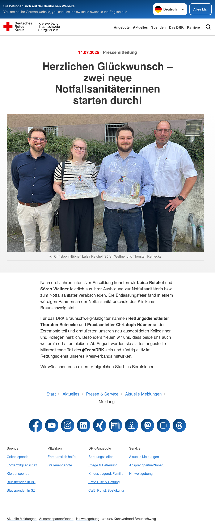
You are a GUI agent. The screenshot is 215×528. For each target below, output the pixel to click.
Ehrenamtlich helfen (62, 456)
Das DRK (176, 27)
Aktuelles (140, 27)
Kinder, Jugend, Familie (105, 473)
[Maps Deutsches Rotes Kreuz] (131, 425)
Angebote (122, 27)
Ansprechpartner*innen (146, 465)
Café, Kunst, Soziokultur (106, 490)
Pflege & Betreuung (103, 465)
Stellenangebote (59, 465)
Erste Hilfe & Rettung (104, 481)
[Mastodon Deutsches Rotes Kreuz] (147, 425)
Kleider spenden (19, 473)
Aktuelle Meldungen (144, 456)
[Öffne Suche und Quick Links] (208, 27)
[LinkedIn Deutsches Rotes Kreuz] (83, 425)
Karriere (193, 27)
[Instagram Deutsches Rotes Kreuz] (67, 425)
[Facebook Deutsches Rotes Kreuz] (35, 425)
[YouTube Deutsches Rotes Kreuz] (51, 425)
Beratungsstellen (101, 456)
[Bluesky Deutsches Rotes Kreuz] (163, 425)
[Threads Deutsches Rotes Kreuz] (179, 425)
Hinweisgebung (141, 473)
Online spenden (18, 456)
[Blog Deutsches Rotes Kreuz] (115, 425)
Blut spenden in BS (21, 481)
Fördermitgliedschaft (22, 465)
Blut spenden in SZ (21, 490)
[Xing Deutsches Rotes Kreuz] (99, 425)
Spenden (158, 27)
